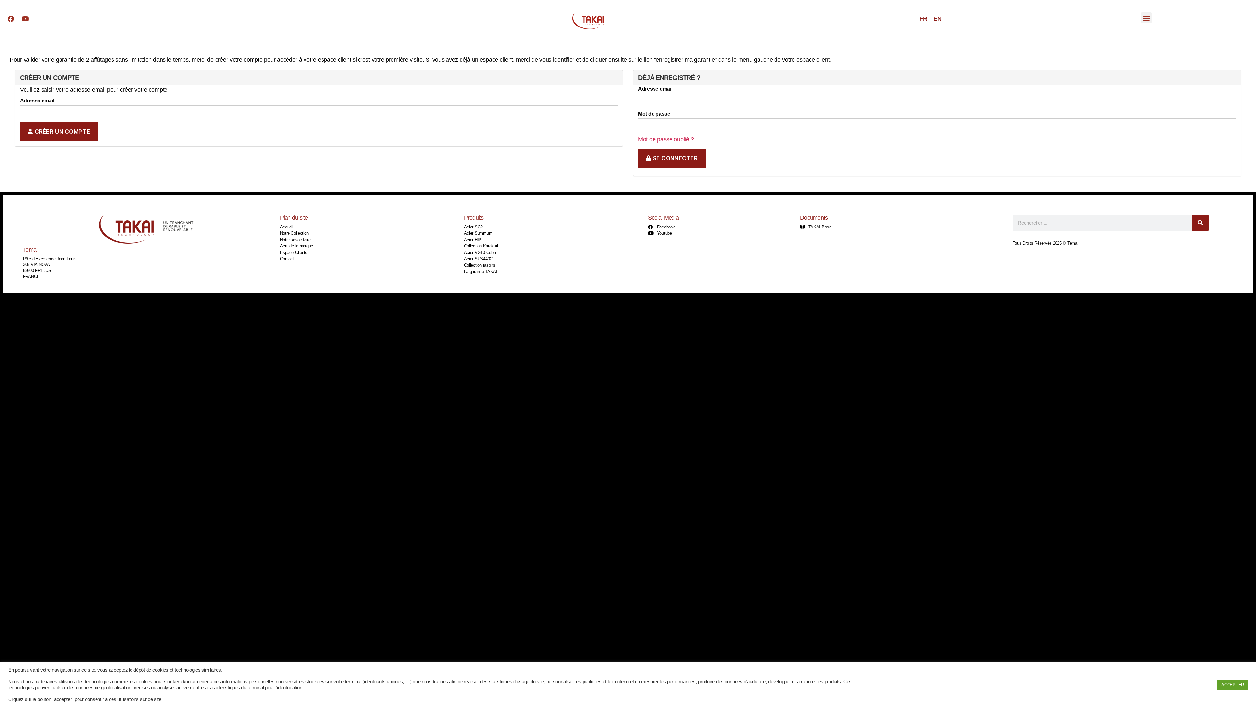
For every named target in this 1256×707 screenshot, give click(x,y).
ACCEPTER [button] (1232, 684)
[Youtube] (25, 19)
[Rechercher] (1200, 223)
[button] (1146, 17)
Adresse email (37, 100)
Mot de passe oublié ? (666, 139)
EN (937, 18)
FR (923, 18)
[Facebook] (10, 19)
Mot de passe (654, 114)
